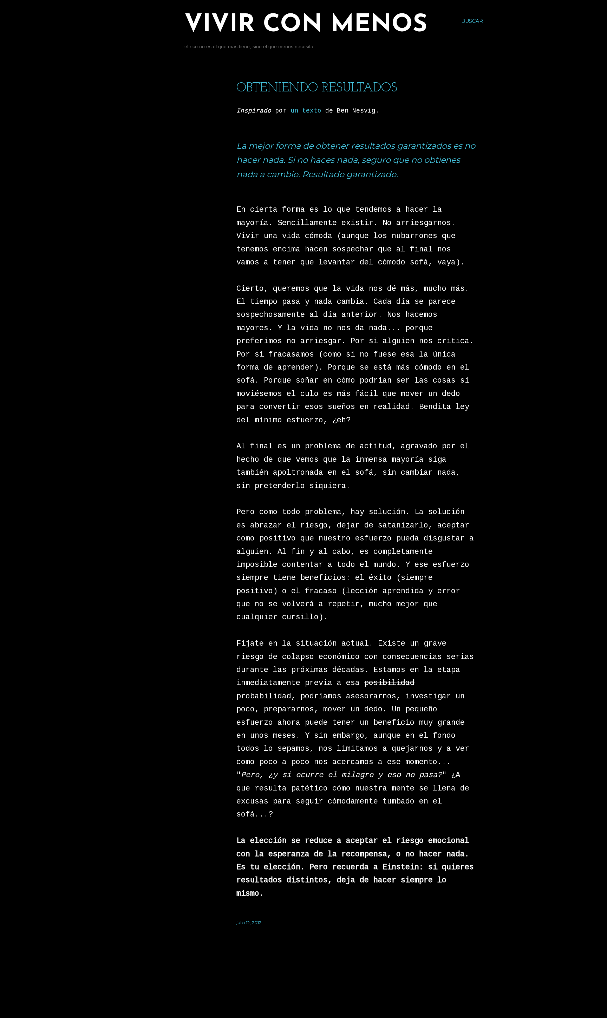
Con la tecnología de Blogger (327, 984)
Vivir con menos (305, 25)
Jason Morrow (341, 997)
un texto (306, 110)
